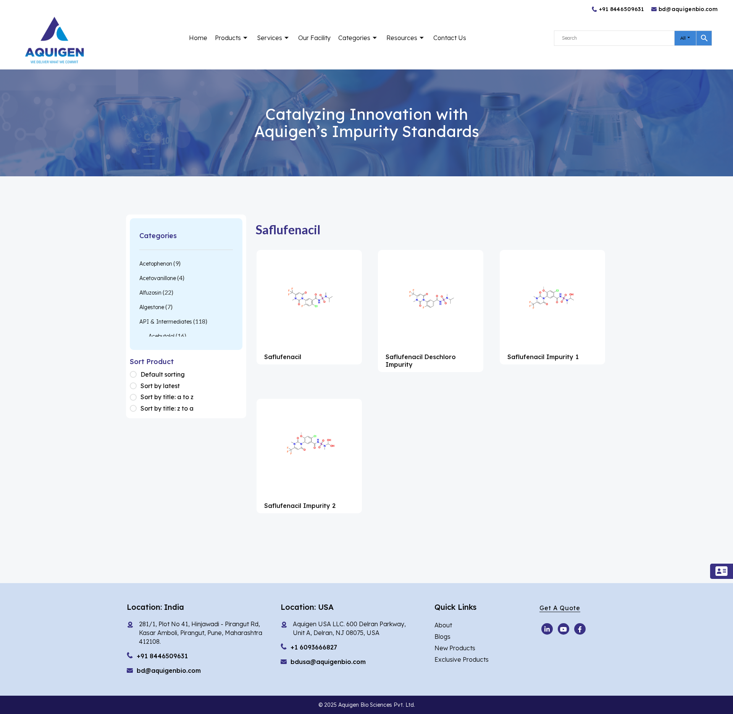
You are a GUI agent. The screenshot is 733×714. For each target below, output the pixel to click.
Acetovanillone (157, 278)
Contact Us (449, 38)
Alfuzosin (150, 292)
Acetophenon (155, 263)
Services (269, 38)
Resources (401, 38)
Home (198, 38)
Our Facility (314, 38)
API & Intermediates (165, 321)
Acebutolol (161, 336)
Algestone (151, 307)
